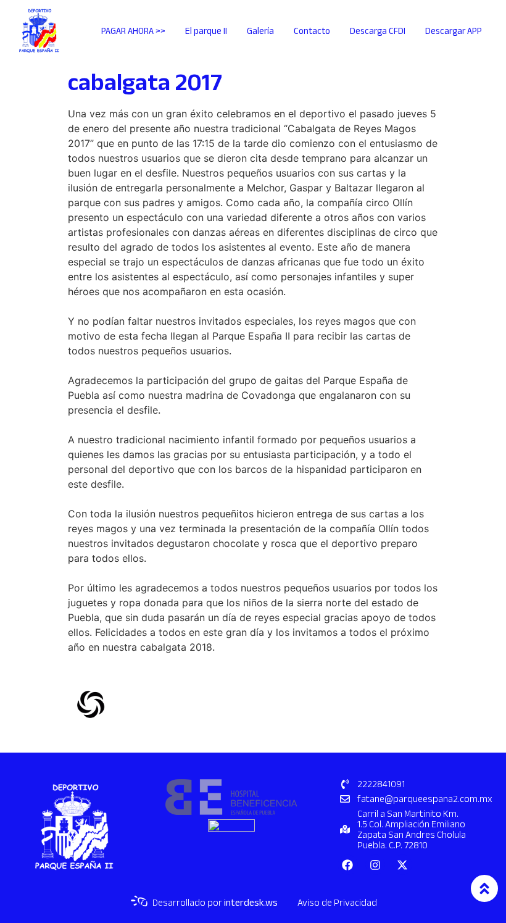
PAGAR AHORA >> (133, 30)
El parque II (206, 30)
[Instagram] (375, 864)
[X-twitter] (402, 864)
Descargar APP (453, 30)
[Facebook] (347, 864)
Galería (260, 30)
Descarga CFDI (377, 30)
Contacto (312, 30)
